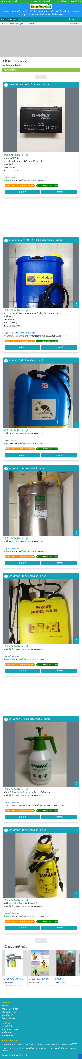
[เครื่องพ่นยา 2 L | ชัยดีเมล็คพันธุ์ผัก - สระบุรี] (41, 754)
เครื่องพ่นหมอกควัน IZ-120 (14, 979)
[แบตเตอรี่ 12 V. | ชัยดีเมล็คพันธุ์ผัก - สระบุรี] (41, 120)
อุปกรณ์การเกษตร (10, 1029)
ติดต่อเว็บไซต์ (76, 1)
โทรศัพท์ (59, 192)
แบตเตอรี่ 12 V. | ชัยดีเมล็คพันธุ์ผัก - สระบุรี (29, 84)
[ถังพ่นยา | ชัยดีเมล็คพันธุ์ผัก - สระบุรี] (41, 396)
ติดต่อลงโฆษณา (9, 1018)
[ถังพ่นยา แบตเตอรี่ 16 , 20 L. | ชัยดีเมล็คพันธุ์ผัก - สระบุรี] (41, 275)
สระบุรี (25, 155)
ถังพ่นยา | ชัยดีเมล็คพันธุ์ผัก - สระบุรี (26, 360)
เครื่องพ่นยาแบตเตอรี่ (25, 333)
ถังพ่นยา (12, 333)
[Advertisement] (41, 41)
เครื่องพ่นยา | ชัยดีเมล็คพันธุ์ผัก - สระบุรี (27, 468)
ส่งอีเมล (22, 192)
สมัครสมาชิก (36, 1)
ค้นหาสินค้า (13, 1)
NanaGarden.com (9, 19)
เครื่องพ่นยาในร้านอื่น (14, 946)
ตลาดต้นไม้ (7, 1026)
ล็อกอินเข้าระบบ (49, 1)
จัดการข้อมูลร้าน (63, 1)
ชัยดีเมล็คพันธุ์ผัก (16, 24)
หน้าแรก (4, 1)
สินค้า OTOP (7, 1035)
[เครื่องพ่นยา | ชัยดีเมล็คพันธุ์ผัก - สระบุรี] (41, 503)
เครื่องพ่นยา (13, 548)
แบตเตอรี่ (12, 177)
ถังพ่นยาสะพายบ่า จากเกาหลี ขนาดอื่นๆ (40, 979)
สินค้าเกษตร (7, 1032)
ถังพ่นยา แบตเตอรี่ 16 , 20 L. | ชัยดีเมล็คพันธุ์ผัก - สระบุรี (35, 240)
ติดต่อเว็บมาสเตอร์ (10, 1009)
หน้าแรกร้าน (10, 70)
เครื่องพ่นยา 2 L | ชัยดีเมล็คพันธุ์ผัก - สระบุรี (29, 719)
